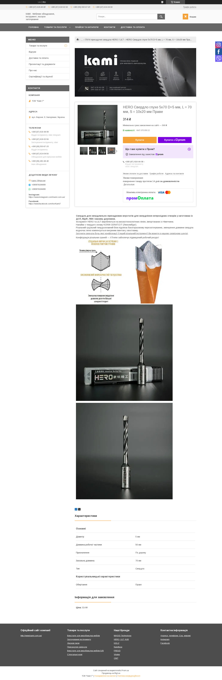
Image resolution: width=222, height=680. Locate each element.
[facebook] (76, 509)
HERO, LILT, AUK (121, 639)
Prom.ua (125, 670)
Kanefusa (118, 647)
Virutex (117, 654)
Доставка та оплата (133, 27)
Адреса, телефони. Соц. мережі (176, 635)
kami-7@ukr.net (38, 180)
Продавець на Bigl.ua (111, 673)
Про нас (33, 70)
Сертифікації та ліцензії (41, 76)
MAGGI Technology (122, 635)
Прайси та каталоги (86, 27)
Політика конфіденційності (128, 676)
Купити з (169, 140)
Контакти (109, 27)
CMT (116, 658)
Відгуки (32, 52)
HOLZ (116, 643)
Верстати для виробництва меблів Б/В (85, 651)
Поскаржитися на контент (105, 676)
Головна (34, 27)
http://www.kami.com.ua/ (31, 635)
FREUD (117, 651)
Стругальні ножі (74, 654)
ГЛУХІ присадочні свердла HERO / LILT (104, 39)
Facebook (165, 643)
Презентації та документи (42, 64)
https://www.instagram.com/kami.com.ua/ (47, 197)
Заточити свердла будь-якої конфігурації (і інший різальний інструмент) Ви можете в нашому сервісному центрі (132, 233)
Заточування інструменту (79, 639)
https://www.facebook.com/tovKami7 (45, 204)
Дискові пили (73, 643)
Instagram (165, 639)
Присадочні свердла (77, 647)
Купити (139, 140)
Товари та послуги (55, 27)
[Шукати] (161, 16)
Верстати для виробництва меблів (83, 635)
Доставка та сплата (38, 58)
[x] (79, 509)
